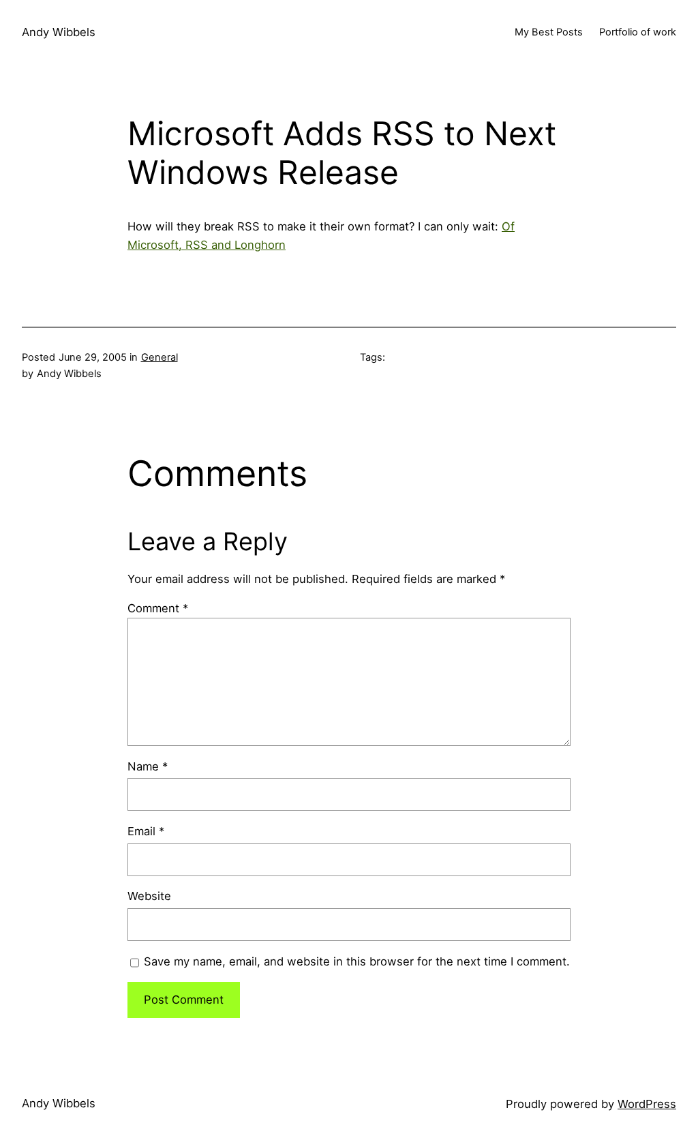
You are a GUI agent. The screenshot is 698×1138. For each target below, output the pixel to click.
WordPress (647, 1104)
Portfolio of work (637, 32)
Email (145, 831)
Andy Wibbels (58, 32)
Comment (157, 608)
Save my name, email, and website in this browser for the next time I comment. (357, 961)
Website (149, 896)
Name (147, 766)
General (159, 357)
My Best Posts (549, 32)
